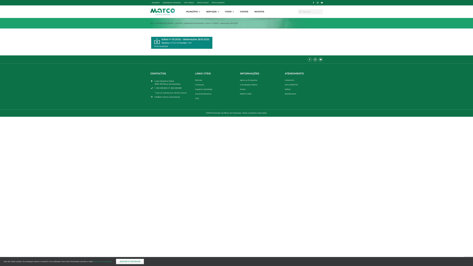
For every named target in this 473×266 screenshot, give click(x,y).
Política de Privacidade (102, 261)
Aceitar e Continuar (130, 261)
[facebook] (313, 3)
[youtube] (322, 3)
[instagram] (318, 3)
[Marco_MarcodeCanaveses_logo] (162, 9)
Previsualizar (161, 46)
